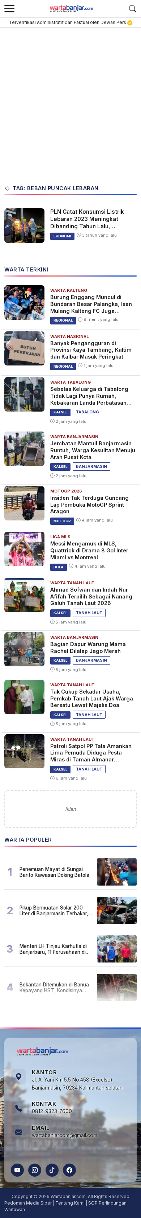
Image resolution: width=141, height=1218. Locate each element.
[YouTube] (17, 1170)
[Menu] (9, 9)
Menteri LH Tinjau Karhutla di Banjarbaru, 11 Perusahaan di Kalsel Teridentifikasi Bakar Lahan (53, 949)
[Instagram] (34, 1170)
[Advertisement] (70, 102)
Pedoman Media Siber (28, 1203)
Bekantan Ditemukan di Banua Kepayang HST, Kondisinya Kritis (54, 987)
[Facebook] (69, 1170)
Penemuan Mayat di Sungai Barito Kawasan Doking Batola (54, 872)
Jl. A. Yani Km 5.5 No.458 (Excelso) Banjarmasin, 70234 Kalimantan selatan (77, 1084)
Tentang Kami (70, 1203)
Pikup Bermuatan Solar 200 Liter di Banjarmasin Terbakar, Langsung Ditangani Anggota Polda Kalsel (54, 910)
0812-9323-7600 (52, 1111)
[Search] (133, 9)
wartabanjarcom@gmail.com (64, 1135)
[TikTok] (52, 1170)
